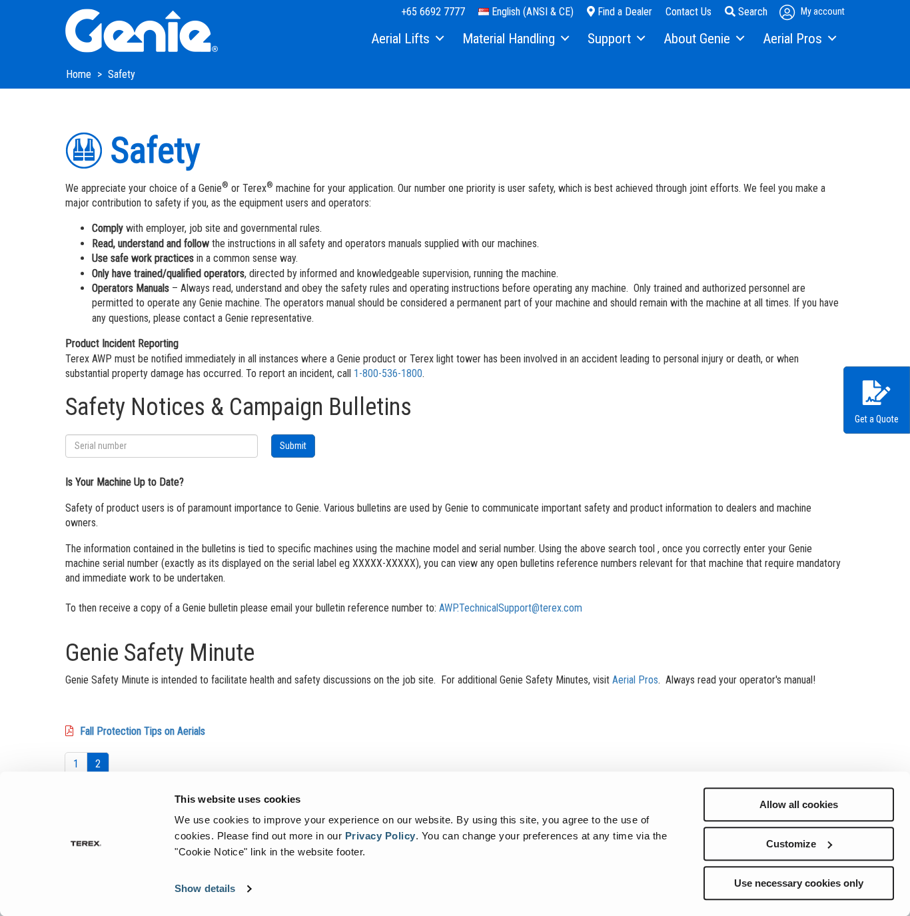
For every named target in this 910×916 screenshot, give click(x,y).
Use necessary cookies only (798, 883)
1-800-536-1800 (388, 373)
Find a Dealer (623, 11)
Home (80, 74)
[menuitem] (406, 39)
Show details (205, 889)
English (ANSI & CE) (531, 11)
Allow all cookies (798, 804)
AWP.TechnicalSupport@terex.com (510, 608)
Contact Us (688, 11)
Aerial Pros (635, 680)
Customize (791, 843)
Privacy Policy (380, 835)
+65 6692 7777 (433, 11)
